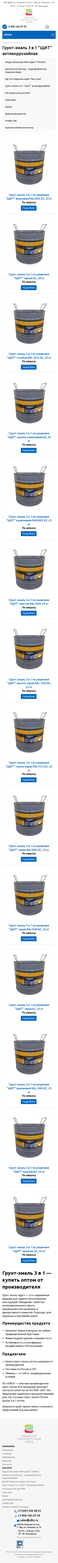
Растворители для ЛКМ (17, 93)
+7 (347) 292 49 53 (29, 1510)
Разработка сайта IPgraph (29, 1557)
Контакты (7, 1464)
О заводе (6, 1453)
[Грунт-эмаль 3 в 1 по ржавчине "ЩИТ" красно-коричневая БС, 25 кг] (29, 404)
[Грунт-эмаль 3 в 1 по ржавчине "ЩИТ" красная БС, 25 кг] (29, 1138)
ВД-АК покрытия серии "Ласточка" (23, 79)
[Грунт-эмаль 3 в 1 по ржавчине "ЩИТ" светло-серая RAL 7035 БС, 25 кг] (29, 650)
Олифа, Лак (11, 120)
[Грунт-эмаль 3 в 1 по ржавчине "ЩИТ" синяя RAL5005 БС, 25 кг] (29, 816)
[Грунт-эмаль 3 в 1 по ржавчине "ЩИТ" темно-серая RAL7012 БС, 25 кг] (29, 733)
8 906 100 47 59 (17, 26)
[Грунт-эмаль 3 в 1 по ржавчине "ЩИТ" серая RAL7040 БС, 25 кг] (29, 896)
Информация (8, 1457)
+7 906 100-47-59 (29, 1515)
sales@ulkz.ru (9, 2)
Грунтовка (10, 100)
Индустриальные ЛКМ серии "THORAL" (25, 62)
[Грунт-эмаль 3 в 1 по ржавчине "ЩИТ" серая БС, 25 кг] (29, 975)
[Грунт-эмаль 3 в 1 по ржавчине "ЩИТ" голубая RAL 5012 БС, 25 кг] (29, 324)
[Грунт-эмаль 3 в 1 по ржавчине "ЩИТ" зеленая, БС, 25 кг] (29, 1218)
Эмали (8, 107)
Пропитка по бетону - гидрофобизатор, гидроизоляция (26, 70)
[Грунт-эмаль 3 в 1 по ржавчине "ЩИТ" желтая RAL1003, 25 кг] (29, 570)
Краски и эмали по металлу (19, 127)
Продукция (7, 1450)
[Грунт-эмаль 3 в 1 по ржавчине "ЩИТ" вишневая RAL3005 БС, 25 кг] (29, 165)
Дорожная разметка (15, 114)
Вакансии (6, 1461)
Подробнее (29, 208)
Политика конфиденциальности (29, 1554)
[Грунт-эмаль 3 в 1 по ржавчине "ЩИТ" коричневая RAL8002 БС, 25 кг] (29, 487)
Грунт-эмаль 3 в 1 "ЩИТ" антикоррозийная (27, 86)
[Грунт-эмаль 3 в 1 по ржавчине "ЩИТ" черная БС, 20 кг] (29, 245)
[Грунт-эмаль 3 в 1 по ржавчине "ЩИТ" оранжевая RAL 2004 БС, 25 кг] (29, 1055)
